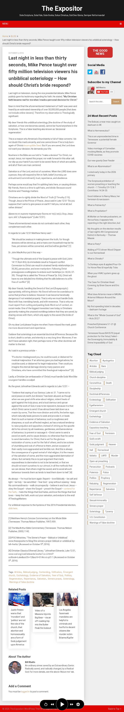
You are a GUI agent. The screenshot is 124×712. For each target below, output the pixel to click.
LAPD (104, 455)
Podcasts (110, 467)
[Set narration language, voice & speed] (78, 704)
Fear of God (57, 575)
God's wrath (95, 439)
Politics (68, 575)
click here (12, 508)
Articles (18, 572)
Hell (91, 450)
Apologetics (108, 360)
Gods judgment (97, 444)
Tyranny (109, 511)
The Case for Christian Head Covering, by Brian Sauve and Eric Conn (103, 285)
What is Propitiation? (97, 211)
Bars (103, 366)
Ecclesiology (95, 400)
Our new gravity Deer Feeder (101, 160)
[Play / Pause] (62, 704)
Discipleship (95, 388)
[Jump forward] (72, 704)
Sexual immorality (98, 500)
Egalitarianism (96, 405)
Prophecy (105, 478)
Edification (57, 572)
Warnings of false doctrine (21, 582)
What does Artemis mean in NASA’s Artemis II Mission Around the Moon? (104, 297)
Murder (114, 455)
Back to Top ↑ (115, 709)
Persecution (95, 467)
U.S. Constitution (97, 517)
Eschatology (22, 575)
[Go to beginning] (46, 704)
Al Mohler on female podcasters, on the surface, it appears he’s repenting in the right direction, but (104, 219)
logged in (25, 691)
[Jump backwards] (52, 704)
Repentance (30, 579)
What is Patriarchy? (97, 205)
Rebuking (94, 483)
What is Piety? (94, 244)
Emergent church (98, 411)
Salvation (41, 579)
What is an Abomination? (99, 166)
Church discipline (98, 377)
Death (109, 383)
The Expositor (62, 8)
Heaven (112, 444)
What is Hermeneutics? (98, 130)
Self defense (96, 495)
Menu (5, 24)
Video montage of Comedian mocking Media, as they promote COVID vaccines (103, 151)
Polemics (94, 472)
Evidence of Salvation (40, 575)
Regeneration (15, 579)
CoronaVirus (95, 383)
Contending (44, 572)
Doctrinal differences (100, 394)
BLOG (13, 36)
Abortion (94, 360)
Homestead (103, 450)
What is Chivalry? (96, 258)
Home (5, 36)
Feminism (110, 433)
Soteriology (68, 579)
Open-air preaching (99, 461)
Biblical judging (30, 572)
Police (106, 472)
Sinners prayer (55, 579)
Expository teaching (99, 427)
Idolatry (93, 455)
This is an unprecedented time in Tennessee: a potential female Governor (103, 139)
